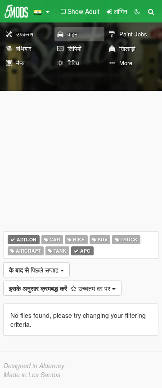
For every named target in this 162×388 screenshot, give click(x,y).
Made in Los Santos (32, 374)
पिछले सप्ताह (34, 269)
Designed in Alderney (34, 365)
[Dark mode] (137, 11)
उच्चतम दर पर (60, 288)
